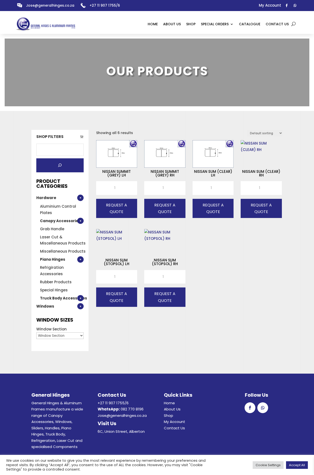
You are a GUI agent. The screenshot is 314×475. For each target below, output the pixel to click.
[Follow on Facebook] (287, 5)
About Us (172, 409)
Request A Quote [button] (116, 208)
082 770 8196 (132, 409)
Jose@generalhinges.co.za (50, 5)
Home (169, 403)
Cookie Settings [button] (268, 465)
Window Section (51, 329)
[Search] (60, 165)
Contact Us (174, 428)
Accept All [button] (297, 465)
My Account (174, 421)
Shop (168, 415)
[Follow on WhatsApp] (295, 5)
